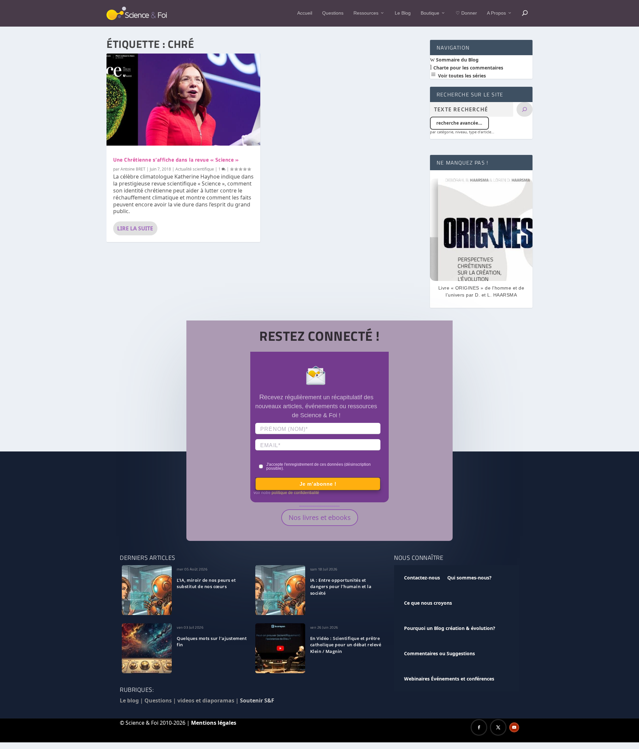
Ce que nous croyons (428, 603)
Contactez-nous (422, 577)
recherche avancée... (459, 123)
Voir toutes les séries (461, 75)
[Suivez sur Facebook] (479, 727)
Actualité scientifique (194, 169)
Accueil (304, 13)
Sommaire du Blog (457, 60)
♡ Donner (466, 13)
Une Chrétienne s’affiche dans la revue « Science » (176, 159)
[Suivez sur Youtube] (514, 727)
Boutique (430, 13)
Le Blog (403, 13)
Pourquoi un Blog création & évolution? (449, 628)
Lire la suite (135, 228)
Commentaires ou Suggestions (439, 653)
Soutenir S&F (257, 700)
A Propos (496, 13)
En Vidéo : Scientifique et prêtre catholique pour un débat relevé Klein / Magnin (345, 645)
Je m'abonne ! (318, 484)
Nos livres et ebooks (320, 517)
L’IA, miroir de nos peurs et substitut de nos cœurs (206, 583)
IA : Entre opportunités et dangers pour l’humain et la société (341, 586)
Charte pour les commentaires (467, 67)
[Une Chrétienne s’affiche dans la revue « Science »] (183, 100)
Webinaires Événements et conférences (449, 679)
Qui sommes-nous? (469, 577)
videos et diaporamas (205, 700)
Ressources (365, 13)
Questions (332, 13)
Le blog (129, 700)
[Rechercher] (524, 109)
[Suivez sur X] (498, 727)
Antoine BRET (132, 169)
